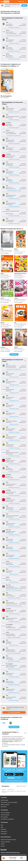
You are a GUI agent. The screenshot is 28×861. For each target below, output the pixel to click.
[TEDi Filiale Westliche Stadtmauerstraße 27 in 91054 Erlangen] (3, 116)
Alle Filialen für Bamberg (14, 151)
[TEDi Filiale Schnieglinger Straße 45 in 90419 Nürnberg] (3, 437)
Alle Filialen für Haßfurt (14, 676)
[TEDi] (10, 723)
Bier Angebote (4, 817)
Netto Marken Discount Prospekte (9, 802)
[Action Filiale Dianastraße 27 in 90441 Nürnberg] (3, 563)
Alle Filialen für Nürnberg (14, 198)
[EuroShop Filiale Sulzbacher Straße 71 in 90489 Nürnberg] (3, 460)
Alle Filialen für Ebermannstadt (14, 190)
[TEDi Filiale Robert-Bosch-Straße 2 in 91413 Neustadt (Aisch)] (3, 366)
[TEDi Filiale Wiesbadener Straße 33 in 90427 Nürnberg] (3, 195)
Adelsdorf (4, 789)
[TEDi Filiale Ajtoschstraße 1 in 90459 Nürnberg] (3, 547)
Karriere (3, 846)
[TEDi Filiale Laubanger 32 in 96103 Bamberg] (3, 179)
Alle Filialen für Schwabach (14, 661)
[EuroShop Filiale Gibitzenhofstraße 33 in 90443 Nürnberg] (3, 499)
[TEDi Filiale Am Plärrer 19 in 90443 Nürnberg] (3, 468)
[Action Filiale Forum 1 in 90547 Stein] (3, 579)
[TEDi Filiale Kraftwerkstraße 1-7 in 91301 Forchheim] (3, 108)
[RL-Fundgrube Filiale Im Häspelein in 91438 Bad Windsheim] (3, 626)
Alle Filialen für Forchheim (14, 51)
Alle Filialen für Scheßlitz (14, 432)
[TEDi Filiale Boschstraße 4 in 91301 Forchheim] (3, 48)
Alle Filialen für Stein (14, 574)
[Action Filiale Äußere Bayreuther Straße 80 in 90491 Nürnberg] (3, 452)
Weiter (24, 5)
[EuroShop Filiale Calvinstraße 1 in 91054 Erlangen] (3, 124)
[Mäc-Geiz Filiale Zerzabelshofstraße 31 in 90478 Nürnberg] (3, 531)
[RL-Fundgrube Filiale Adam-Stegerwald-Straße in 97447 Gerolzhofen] (3, 665)
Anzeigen (24, 8)
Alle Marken (4, 806)
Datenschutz (4, 831)
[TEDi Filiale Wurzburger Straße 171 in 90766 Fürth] (3, 381)
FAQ (2, 825)
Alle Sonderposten (14, 727)
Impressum (3, 829)
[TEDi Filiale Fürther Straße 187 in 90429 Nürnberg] (3, 444)
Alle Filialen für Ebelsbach (14, 558)
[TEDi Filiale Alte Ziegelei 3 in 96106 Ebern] (3, 642)
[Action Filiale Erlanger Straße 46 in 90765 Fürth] (3, 389)
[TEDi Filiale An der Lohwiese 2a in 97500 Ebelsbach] (3, 555)
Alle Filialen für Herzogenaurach (14, 135)
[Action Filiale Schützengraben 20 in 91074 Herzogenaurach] (3, 132)
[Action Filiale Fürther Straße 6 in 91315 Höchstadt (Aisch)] (3, 32)
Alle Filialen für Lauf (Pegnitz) (14, 597)
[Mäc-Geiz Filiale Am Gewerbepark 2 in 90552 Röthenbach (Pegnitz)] (3, 586)
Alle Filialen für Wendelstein (14, 684)
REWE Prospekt (4, 800)
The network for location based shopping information (14, 854)
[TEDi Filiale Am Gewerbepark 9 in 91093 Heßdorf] (3, 40)
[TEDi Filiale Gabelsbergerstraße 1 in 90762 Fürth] (3, 413)
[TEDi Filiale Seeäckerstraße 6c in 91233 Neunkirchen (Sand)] (3, 602)
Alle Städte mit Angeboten (7, 819)
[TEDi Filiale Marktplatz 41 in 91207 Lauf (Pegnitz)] (3, 594)
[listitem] (7, 242)
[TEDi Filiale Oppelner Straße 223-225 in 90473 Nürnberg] (3, 618)
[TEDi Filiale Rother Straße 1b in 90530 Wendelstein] (3, 681)
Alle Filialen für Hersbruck (14, 692)
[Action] (4, 723)
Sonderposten (11, 789)
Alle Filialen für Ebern (14, 645)
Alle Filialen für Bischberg (14, 215)
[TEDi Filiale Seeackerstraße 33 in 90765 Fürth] (3, 373)
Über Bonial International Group (8, 839)
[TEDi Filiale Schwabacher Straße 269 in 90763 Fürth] (3, 421)
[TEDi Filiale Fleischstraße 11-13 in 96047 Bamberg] (3, 148)
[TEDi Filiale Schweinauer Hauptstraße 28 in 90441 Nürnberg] (3, 515)
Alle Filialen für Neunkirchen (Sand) (14, 605)
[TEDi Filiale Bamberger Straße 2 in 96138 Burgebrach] (3, 140)
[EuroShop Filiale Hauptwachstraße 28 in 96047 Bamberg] (3, 155)
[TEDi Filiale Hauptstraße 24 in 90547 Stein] (3, 571)
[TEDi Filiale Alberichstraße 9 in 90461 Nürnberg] (3, 539)
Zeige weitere (14, 354)
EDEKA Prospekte (5, 804)
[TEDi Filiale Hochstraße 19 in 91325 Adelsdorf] (3, 24)
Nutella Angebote (5, 814)
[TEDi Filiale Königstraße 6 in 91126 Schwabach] (3, 657)
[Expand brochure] (7, 81)
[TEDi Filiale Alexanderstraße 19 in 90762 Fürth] (3, 397)
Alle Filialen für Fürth (14, 377)
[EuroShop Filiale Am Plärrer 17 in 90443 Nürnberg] (3, 476)
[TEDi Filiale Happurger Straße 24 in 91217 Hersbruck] (3, 689)
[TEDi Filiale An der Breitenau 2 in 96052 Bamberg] (3, 171)
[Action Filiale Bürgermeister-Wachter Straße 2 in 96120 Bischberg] (3, 211)
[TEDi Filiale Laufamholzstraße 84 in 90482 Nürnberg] (3, 523)
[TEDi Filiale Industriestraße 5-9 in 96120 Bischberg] (3, 220)
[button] (26, 1)
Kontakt (3, 844)
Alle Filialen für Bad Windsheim (14, 629)
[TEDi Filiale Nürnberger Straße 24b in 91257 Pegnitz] (3, 697)
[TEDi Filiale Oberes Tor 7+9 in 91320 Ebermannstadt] (3, 187)
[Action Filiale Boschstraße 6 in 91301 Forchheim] (3, 55)
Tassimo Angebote (5, 812)
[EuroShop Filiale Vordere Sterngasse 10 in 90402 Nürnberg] (3, 491)
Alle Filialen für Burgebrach (14, 143)
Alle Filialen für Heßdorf (14, 43)
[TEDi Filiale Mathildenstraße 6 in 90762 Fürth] (3, 405)
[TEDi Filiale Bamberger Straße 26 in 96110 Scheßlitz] (3, 429)
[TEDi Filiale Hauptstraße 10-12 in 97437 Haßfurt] (3, 673)
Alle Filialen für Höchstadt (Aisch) (14, 35)
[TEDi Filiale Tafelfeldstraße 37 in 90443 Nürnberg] (3, 508)
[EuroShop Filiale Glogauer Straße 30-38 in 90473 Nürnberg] (3, 610)
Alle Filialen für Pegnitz (14, 700)
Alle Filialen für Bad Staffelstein (14, 653)
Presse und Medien (5, 841)
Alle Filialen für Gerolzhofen (14, 668)
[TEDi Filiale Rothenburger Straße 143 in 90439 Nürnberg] (3, 484)
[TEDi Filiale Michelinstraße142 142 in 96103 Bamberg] (3, 203)
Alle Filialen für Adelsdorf (14, 27)
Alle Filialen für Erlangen (14, 119)
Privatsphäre (4, 833)
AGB (2, 827)
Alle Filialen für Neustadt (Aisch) (14, 369)
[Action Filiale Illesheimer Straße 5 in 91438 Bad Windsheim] (3, 634)
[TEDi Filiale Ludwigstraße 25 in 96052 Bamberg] (3, 163)
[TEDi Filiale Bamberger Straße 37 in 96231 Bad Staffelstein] (3, 650)
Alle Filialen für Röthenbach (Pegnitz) (14, 590)
